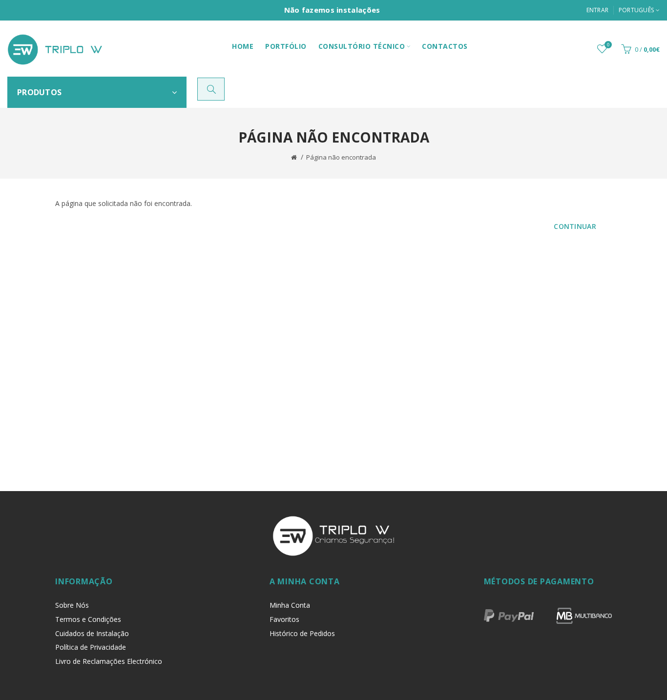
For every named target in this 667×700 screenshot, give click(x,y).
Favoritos (284, 619)
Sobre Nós (72, 605)
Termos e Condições (88, 619)
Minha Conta (290, 605)
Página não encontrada (341, 157)
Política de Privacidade (90, 647)
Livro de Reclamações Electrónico (108, 661)
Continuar (575, 226)
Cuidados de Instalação (92, 633)
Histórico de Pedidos (302, 633)
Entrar (597, 10)
